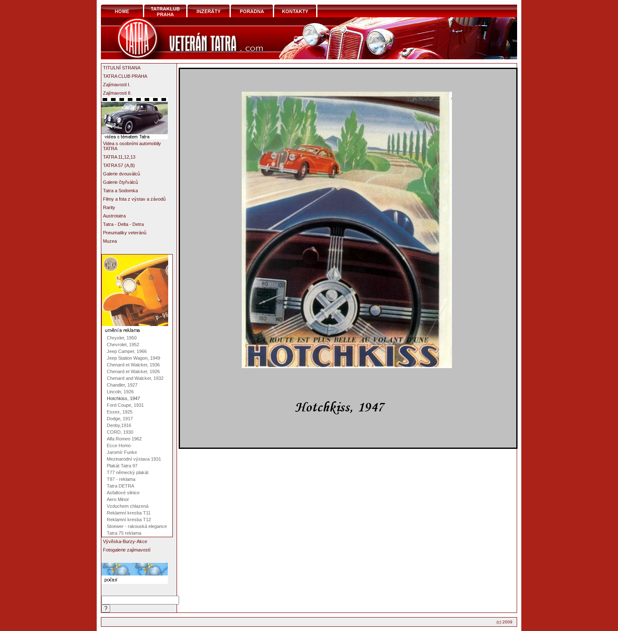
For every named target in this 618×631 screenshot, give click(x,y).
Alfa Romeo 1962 (124, 438)
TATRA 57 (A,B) (119, 165)
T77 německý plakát (127, 472)
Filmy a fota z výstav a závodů (134, 198)
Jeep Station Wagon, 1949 (133, 358)
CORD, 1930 (120, 432)
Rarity (109, 207)
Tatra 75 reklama (124, 533)
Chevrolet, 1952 (123, 344)
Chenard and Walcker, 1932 (135, 378)
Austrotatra (114, 215)
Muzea (110, 241)
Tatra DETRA (120, 485)
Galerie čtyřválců (120, 182)
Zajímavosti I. (116, 84)
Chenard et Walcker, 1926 (133, 371)
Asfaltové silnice (123, 492)
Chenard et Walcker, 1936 (133, 364)
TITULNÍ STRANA (121, 67)
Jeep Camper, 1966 (127, 351)
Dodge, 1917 (120, 418)
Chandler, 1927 (122, 384)
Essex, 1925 (119, 411)
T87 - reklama (121, 479)
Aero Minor (118, 499)
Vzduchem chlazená (127, 506)
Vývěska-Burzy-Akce (125, 541)
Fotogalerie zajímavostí (127, 549)
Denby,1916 (119, 425)
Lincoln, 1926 (120, 391)
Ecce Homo (119, 445)
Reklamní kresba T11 (129, 512)
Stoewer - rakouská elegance (137, 526)
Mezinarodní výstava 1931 (134, 458)
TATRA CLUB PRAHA (125, 76)
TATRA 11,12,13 (119, 156)
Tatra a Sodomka (120, 190)
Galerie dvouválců (121, 173)
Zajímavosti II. (117, 92)
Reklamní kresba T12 (129, 519)
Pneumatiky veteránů (124, 232)
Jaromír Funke (122, 452)
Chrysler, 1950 (122, 337)
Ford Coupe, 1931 (125, 405)
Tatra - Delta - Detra (123, 224)
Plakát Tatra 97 (122, 465)
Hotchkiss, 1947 (123, 398)
